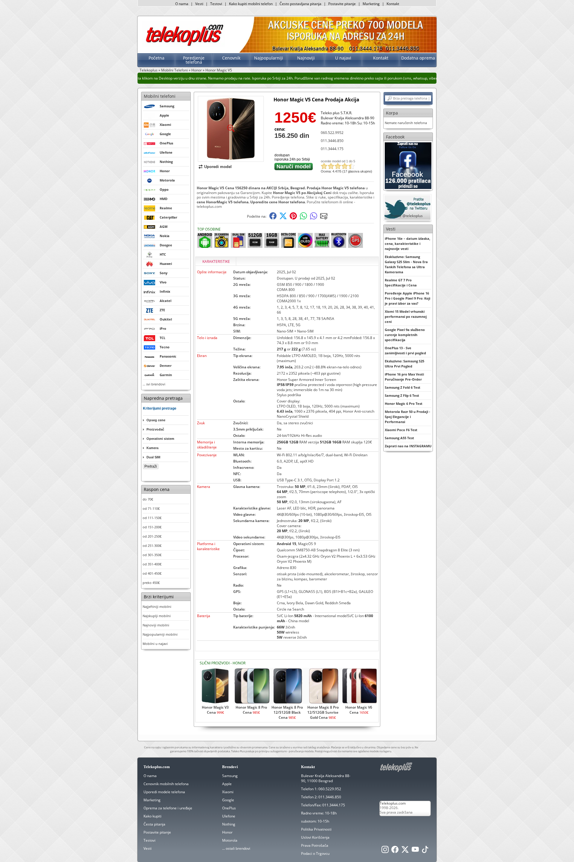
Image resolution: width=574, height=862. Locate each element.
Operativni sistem (160, 438)
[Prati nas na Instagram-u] (385, 851)
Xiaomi (227, 791)
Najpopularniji (268, 58)
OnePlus (229, 808)
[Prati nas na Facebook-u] (408, 165)
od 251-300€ (152, 545)
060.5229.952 (329, 788)
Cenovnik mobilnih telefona (166, 783)
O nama (181, 3)
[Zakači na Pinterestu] (293, 218)
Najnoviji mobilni (156, 625)
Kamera (152, 448)
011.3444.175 (332, 148)
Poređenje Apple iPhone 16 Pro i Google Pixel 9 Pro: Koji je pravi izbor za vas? (407, 298)
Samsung (230, 775)
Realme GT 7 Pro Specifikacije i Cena (401, 282)
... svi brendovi (154, 384)
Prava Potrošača (314, 845)
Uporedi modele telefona (164, 791)
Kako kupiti (152, 816)
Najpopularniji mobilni (160, 634)
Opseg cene (155, 420)
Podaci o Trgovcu (315, 853)
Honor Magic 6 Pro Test (403, 403)
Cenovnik (231, 58)
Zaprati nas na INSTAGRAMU (408, 446)
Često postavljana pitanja (300, 3)
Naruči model (294, 167)
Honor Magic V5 (218, 70)
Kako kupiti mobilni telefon (251, 3)
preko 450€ (151, 582)
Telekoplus (149, 70)
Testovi (216, 3)
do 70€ (148, 499)
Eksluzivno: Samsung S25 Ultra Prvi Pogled (404, 363)
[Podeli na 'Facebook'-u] (273, 218)
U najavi (343, 58)
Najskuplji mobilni (157, 616)
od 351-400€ (152, 564)
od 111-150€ (152, 517)
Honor (196, 70)
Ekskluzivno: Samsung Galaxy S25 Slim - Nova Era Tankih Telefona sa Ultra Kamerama (406, 264)
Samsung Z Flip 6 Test (402, 395)
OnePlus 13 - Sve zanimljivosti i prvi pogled (405, 350)
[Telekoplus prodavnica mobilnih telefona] (183, 45)
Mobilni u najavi (155, 643)
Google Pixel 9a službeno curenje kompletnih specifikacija (405, 334)
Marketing (371, 3)
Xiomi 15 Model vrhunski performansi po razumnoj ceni (406, 316)
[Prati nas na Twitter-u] (405, 851)
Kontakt (393, 3)
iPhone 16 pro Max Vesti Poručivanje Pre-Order (404, 377)
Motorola (229, 840)
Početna (156, 58)
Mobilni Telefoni (174, 70)
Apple (227, 783)
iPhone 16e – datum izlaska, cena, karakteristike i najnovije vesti (407, 243)
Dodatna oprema (418, 58)
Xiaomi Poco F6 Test (401, 430)
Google (228, 800)
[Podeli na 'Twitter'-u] (283, 218)
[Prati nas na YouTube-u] (415, 851)
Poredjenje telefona (193, 60)
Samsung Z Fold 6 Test (402, 387)
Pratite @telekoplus (406, 215)
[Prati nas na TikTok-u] (425, 851)
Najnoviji (306, 58)
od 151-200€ (152, 527)
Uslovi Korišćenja (315, 837)
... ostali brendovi (236, 848)
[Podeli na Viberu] (313, 218)
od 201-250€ (152, 536)
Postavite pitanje (342, 3)
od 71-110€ (151, 508)
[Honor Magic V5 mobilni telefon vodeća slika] (231, 159)
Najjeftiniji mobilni (157, 606)
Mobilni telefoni (159, 96)
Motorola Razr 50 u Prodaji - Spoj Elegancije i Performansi (407, 416)
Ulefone (228, 816)
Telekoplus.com (393, 803)
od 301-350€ (152, 555)
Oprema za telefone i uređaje (168, 808)
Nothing (228, 824)
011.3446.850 (332, 140)
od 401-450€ (152, 573)
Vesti (199, 3)
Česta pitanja (154, 824)
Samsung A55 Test (399, 438)
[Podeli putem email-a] (323, 218)
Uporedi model (218, 166)
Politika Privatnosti (316, 829)
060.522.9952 (332, 132)
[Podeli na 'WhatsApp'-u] (303, 218)
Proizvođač (155, 429)
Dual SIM (153, 457)
